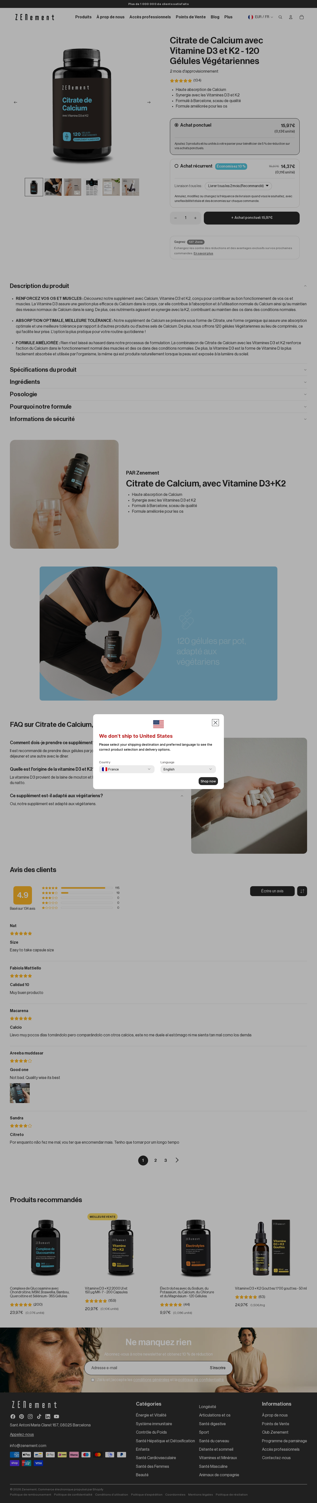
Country (104, 762)
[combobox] (110, 769)
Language (167, 762)
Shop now (208, 781)
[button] (215, 722)
